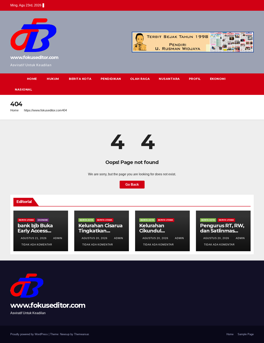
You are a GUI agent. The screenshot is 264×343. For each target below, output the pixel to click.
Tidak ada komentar (36, 244)
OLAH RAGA (140, 79)
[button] (243, 84)
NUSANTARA (169, 79)
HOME (32, 79)
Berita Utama (26, 220)
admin (57, 238)
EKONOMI (218, 79)
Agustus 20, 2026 (95, 238)
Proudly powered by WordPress (29, 334)
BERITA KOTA (80, 79)
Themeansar (81, 334)
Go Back (132, 184)
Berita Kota (86, 220)
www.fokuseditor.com (34, 57)
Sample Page (246, 334)
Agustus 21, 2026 (34, 238)
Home (14, 110)
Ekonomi (43, 220)
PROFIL (195, 79)
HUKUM (52, 79)
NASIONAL (23, 89)
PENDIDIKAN (111, 79)
